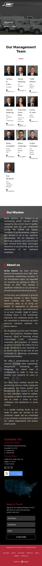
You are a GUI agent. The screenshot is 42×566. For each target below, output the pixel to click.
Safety (37, 553)
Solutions (21, 553)
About (14, 553)
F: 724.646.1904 (9, 453)
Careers (16, 556)
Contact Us (24, 556)
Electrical (6, 553)
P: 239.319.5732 (9, 464)
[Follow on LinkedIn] (11, 467)
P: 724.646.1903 (9, 450)
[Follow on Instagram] (8, 467)
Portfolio (29, 553)
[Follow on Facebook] (5, 467)
